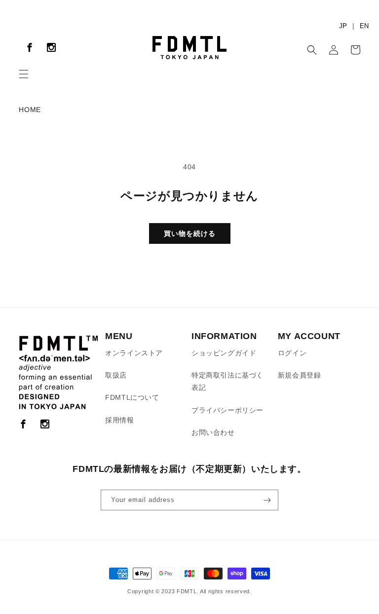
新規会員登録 (299, 375)
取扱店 (116, 375)
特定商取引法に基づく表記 (227, 381)
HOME (29, 110)
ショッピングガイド (223, 353)
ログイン (292, 353)
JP (343, 26)
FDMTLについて (132, 397)
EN (364, 26)
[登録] (267, 500)
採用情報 (119, 420)
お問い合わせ (213, 432)
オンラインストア (134, 353)
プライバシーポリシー (227, 410)
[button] (24, 74)
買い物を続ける (190, 233)
